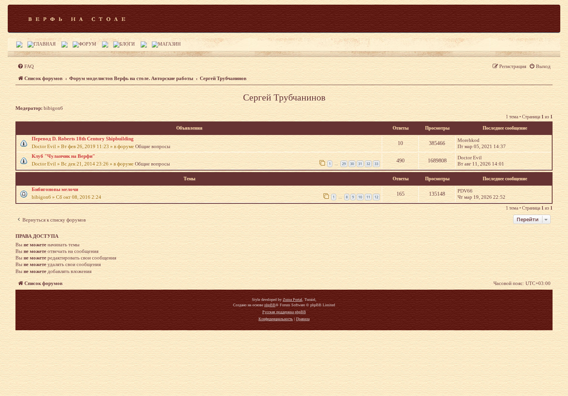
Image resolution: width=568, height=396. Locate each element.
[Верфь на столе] (76, 18)
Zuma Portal (292, 299)
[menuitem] (25, 66)
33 (376, 163)
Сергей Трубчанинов (284, 97)
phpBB (269, 305)
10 (360, 197)
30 (352, 163)
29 (344, 163)
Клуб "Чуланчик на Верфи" (63, 156)
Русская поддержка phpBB (284, 312)
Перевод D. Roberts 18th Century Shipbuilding (83, 139)
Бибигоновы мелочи (55, 189)
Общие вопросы (152, 146)
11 (368, 197)
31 (360, 163)
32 (368, 163)
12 (376, 197)
